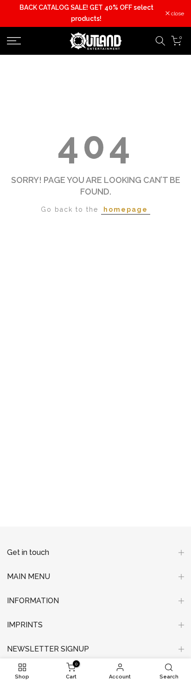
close (177, 13)
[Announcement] (86, 13)
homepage (125, 209)
